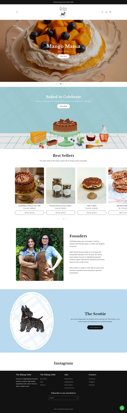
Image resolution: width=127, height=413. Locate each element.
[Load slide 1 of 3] (61, 84)
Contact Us (92, 379)
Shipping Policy (69, 382)
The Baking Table (60, 409)
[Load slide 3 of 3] (66, 84)
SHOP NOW (63, 106)
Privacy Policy (69, 385)
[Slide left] (60, 219)
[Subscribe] (77, 398)
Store (41, 382)
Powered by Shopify (69, 409)
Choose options (29, 212)
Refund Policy (69, 379)
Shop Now (63, 56)
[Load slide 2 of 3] (63, 84)
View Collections (95, 327)
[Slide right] (67, 219)
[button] (17, 12)
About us (42, 385)
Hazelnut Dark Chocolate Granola (60, 206)
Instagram (92, 382)
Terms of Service (69, 388)
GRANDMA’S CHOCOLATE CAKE (29, 206)
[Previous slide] (57, 84)
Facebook (92, 385)
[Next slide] (70, 84)
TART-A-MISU (92, 206)
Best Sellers (43, 379)
